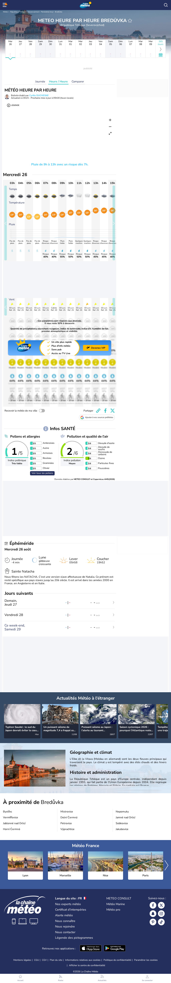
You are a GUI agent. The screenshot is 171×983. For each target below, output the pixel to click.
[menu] (5, 5)
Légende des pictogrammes (74, 938)
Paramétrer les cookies (146, 960)
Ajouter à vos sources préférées (99, 417)
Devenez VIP (98, 347)
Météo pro (113, 910)
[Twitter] (161, 905)
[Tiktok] (161, 922)
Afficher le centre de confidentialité (87, 965)
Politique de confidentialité (117, 960)
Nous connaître (65, 921)
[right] (165, 717)
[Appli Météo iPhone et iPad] (91, 948)
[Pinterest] (153, 922)
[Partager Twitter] (112, 410)
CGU (36, 960)
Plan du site (56, 960)
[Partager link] (98, 410)
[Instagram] (161, 913)
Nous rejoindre (65, 926)
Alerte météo (64, 915)
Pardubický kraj (47, 12)
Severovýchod (33, 12)
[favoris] (130, 20)
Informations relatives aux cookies (83, 960)
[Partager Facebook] (105, 410)
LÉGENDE (15, 105)
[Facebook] (153, 905)
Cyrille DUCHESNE (39, 95)
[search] (165, 5)
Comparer (78, 81)
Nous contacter (65, 932)
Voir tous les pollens (42, 473)
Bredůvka (58, 12)
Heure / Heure (58, 81)
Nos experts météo (68, 904)
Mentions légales (22, 960)
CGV (44, 960)
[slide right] (114, 223)
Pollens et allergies (25, 436)
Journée (40, 81)
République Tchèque (18, 12)
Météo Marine (115, 904)
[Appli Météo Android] (115, 948)
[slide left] (5, 223)
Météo (5, 12)
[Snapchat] (153, 913)
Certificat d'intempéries (70, 910)
